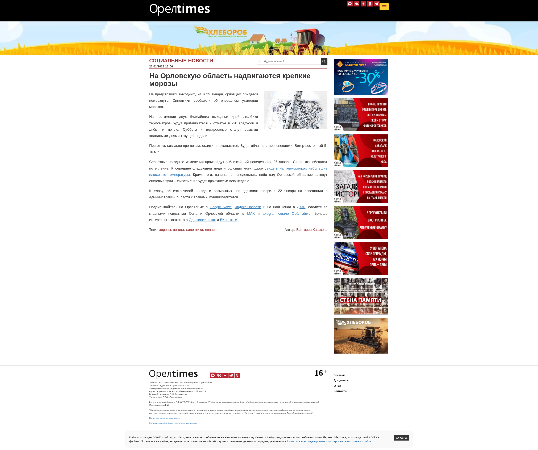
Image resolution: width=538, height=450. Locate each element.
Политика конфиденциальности (165, 418)
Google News (221, 207)
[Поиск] (324, 61)
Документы (341, 380)
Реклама (339, 375)
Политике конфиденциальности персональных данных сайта (329, 441)
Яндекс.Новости (248, 207)
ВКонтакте (228, 220)
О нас (337, 386)
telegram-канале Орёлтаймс (286, 214)
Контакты (340, 391)
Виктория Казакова (311, 230)
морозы (164, 230)
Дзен (301, 207)
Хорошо (401, 437)
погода (178, 230)
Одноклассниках (202, 220)
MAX (251, 214)
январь (210, 230)
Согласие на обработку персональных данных (173, 423)
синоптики (194, 230)
